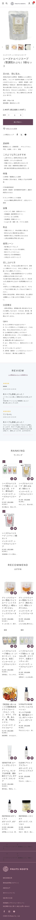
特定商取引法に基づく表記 (11, 906)
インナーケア (12, 844)
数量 (4, 115)
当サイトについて (8, 893)
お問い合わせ (24, 906)
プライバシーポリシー (16, 903)
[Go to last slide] (2, 47)
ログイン (15, 883)
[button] (7, 47)
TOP (4, 844)
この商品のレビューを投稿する (18, 375)
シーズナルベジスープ (10, 856)
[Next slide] (33, 47)
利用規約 (5, 903)
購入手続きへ (18, 122)
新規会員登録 (7, 883)
